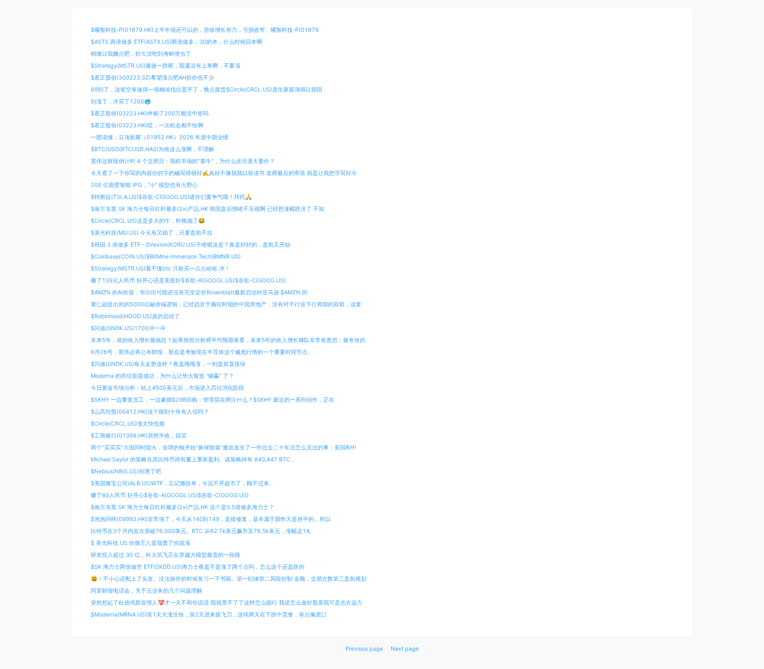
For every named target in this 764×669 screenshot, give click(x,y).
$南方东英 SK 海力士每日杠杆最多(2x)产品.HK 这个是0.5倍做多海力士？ (182, 507)
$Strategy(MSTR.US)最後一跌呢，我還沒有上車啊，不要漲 (165, 65)
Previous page (364, 648)
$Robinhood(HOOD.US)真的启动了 (135, 316)
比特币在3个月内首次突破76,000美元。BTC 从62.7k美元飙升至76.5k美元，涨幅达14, (201, 530)
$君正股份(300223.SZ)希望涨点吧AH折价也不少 (152, 77)
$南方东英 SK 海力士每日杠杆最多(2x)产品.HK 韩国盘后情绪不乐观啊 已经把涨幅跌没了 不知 (207, 208)
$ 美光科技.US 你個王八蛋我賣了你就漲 (140, 542)
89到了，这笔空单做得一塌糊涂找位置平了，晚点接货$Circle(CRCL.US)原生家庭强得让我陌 (206, 89)
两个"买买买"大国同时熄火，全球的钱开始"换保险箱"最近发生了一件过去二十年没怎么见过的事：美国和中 (224, 447)
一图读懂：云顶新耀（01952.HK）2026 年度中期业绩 (159, 137)
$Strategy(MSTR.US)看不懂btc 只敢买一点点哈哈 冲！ (160, 268)
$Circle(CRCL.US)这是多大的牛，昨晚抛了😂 (148, 220)
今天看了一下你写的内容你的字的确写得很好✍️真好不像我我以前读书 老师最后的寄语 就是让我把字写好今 (224, 172)
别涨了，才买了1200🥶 (121, 101)
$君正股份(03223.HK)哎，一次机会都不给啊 (147, 125)
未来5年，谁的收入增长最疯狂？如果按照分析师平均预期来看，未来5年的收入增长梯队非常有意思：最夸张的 (228, 339)
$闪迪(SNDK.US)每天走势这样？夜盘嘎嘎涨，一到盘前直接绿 (168, 363)
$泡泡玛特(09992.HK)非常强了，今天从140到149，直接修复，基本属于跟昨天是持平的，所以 (211, 518)
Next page (405, 648)
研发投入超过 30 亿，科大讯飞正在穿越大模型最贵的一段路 (165, 554)
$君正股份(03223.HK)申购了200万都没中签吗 (150, 113)
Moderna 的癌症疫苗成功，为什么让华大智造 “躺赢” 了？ (162, 375)
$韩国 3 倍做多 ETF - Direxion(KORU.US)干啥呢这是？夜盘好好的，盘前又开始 (190, 244)
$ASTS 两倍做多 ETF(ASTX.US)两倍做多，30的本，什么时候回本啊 (176, 41)
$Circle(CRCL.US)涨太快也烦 (128, 423)
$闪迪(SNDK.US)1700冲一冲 (128, 328)
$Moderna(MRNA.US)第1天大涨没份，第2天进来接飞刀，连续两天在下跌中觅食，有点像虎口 (209, 614)
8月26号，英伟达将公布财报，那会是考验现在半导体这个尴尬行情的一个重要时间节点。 (202, 351)
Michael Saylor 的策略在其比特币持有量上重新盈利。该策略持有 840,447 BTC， (193, 459)
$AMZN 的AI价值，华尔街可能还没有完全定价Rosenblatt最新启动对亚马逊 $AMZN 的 (199, 292)
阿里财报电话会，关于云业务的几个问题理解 (146, 590)
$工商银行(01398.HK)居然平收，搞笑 (139, 435)
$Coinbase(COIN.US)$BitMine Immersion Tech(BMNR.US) (166, 256)
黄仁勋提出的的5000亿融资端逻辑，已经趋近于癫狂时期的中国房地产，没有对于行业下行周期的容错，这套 (226, 304)
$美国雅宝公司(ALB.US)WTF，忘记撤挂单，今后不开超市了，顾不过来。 (183, 483)
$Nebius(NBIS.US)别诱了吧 (126, 471)
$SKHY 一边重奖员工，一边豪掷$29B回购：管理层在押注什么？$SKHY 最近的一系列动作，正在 (212, 399)
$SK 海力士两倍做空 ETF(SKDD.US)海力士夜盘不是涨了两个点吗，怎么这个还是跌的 (197, 566)
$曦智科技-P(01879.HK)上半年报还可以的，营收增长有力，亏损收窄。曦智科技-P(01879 (205, 29)
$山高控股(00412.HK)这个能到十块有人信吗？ (150, 411)
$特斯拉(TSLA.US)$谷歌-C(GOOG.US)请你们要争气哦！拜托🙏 (171, 196)
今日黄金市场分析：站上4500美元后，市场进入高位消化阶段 (167, 387)
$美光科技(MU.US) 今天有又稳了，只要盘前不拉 (151, 232)
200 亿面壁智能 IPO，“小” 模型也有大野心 (144, 184)
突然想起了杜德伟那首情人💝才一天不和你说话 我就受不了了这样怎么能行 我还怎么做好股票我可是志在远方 (227, 602)
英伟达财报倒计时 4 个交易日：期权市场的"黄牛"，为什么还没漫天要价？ (183, 161)
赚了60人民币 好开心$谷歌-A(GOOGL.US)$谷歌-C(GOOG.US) (170, 495)
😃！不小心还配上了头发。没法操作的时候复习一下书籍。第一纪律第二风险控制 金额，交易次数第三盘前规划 (228, 578)
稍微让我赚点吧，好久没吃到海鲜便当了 (141, 53)
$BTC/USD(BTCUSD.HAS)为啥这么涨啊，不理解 (152, 149)
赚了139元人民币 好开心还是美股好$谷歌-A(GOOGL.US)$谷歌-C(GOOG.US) (188, 280)
